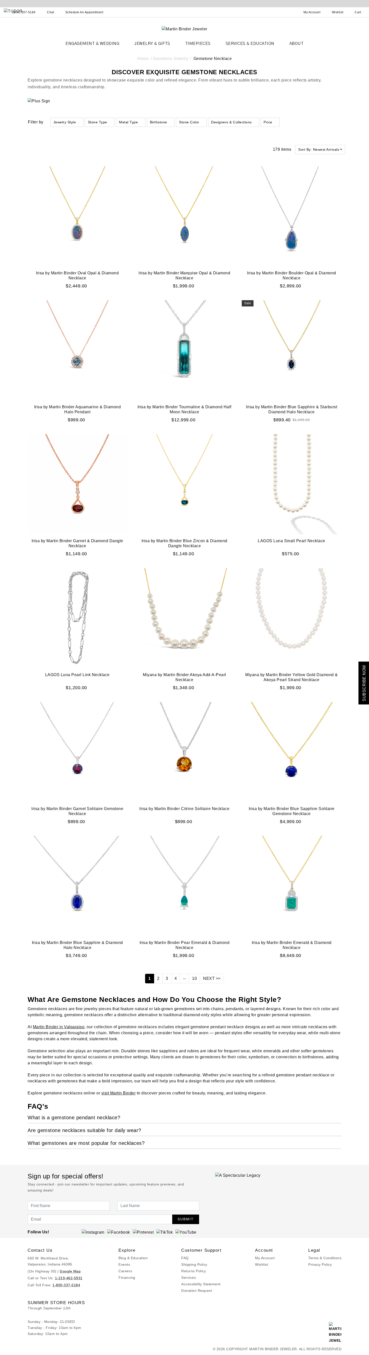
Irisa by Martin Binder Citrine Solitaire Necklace (184, 809)
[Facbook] (118, 1232)
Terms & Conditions (324, 1258)
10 (194, 978)
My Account (265, 1258)
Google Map (70, 1271)
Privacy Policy (320, 1264)
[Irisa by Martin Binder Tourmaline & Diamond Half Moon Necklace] (184, 350)
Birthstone (158, 122)
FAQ (185, 1258)
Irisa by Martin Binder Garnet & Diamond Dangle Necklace (77, 543)
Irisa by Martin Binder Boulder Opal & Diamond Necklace (291, 275)
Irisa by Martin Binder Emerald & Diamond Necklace (292, 945)
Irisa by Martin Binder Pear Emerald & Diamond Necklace (185, 945)
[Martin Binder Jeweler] (184, 29)
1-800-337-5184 (66, 1285)
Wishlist (261, 1264)
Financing (126, 1278)
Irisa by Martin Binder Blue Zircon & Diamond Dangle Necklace (184, 543)
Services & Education (250, 44)
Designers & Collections (231, 122)
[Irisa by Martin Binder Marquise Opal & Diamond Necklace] (184, 216)
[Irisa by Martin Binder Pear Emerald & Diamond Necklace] (184, 886)
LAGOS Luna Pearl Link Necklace (77, 675)
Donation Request (196, 1291)
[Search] (290, 12)
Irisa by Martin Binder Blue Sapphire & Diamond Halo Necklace (77, 945)
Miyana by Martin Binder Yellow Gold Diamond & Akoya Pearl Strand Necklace (291, 677)
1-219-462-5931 (69, 1278)
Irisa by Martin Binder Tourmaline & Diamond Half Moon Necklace (184, 409)
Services (188, 1278)
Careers (125, 1271)
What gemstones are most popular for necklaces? (86, 1143)
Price (268, 122)
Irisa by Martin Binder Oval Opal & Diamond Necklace (77, 275)
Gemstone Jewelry (170, 58)
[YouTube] (186, 1232)
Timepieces (198, 44)
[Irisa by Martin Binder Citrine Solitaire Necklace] (184, 752)
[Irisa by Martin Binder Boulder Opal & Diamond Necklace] (291, 216)
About (296, 44)
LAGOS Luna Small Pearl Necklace (291, 541)
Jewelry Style (64, 122)
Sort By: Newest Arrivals (318, 149)
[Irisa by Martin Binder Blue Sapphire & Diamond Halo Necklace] (77, 886)
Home (143, 58)
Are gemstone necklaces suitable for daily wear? (84, 1130)
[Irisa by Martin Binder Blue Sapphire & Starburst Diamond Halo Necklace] (291, 350)
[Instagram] (93, 1232)
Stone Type (97, 122)
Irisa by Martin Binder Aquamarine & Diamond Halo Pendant (77, 409)
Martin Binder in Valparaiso (59, 1027)
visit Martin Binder (118, 1093)
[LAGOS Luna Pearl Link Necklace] (77, 618)
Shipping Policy (194, 1264)
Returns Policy (193, 1271)
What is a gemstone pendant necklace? (74, 1117)
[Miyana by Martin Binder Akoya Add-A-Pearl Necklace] (184, 618)
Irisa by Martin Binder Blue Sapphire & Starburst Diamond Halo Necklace (291, 409)
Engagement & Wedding (92, 44)
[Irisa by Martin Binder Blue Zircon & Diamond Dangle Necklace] (184, 484)
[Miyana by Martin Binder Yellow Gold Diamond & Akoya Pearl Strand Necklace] (291, 618)
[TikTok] (164, 1232)
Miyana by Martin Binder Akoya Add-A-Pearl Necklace (184, 677)
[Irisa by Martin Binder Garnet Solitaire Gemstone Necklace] (77, 752)
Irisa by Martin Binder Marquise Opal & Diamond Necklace (184, 275)
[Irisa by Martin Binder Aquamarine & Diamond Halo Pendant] (77, 350)
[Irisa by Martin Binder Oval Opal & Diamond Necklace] (77, 216)
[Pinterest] (143, 1232)
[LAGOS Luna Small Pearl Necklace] (291, 484)
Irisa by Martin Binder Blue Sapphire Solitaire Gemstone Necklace (292, 811)
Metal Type (128, 122)
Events (124, 1264)
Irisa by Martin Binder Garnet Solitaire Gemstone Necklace (77, 811)
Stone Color (189, 122)
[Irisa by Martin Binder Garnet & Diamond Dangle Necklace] (77, 484)
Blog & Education (133, 1258)
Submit (185, 1219)
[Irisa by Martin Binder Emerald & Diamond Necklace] (291, 886)
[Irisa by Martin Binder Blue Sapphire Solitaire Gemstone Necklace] (291, 752)
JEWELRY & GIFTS (152, 44)
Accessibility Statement (201, 1284)
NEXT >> (212, 978)
